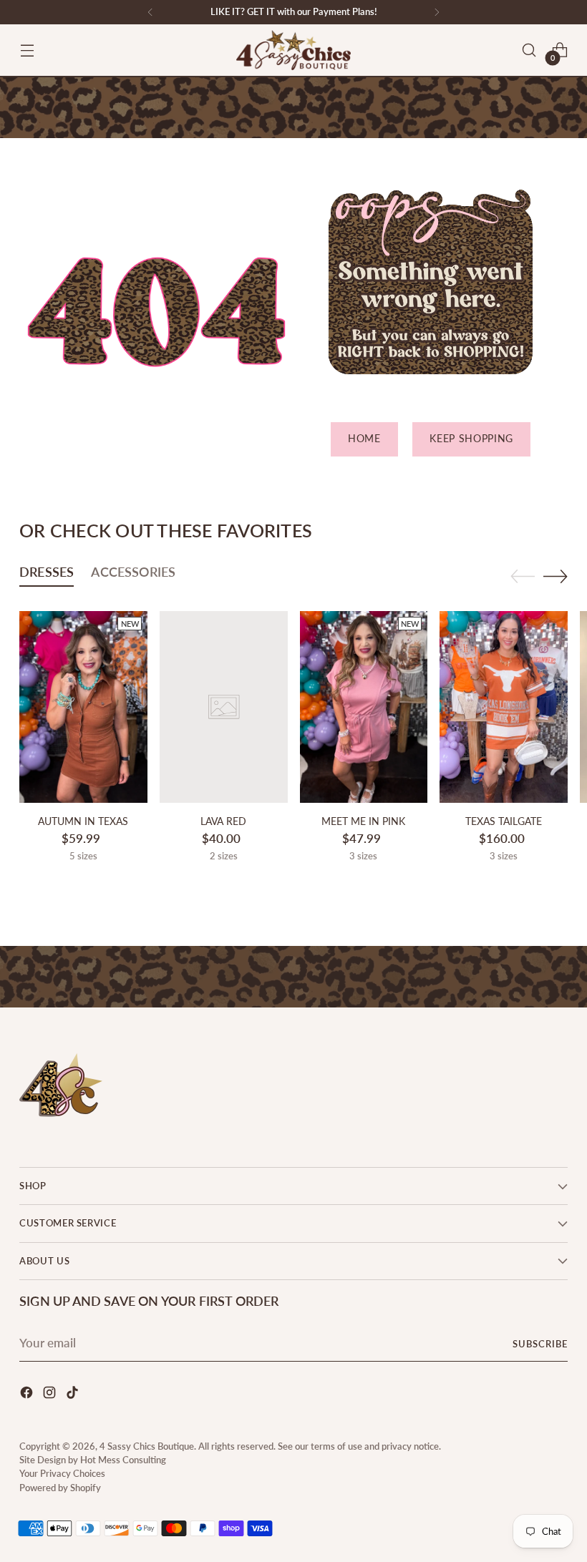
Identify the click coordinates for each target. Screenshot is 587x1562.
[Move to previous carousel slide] (522, 577)
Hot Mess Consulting (123, 1459)
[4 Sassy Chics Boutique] (293, 50)
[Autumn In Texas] (83, 707)
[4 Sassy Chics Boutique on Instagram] (50, 1395)
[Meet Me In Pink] (364, 707)
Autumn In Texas (83, 821)
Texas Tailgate (503, 821)
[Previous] (150, 12)
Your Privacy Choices (62, 1473)
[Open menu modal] (27, 50)
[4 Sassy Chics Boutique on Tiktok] (73, 1395)
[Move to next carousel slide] (555, 576)
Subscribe (540, 1343)
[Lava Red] (224, 707)
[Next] (436, 12)
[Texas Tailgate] (504, 707)
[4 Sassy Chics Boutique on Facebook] (28, 1395)
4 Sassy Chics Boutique (147, 1446)
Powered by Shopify (60, 1487)
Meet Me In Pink (363, 821)
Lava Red (223, 821)
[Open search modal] (529, 50)
